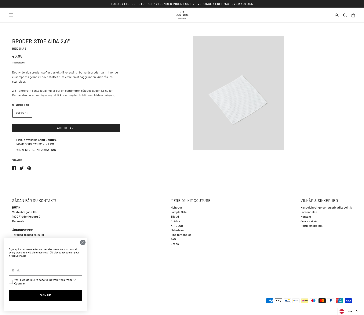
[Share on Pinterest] (29, 167)
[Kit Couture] (182, 14)
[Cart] (353, 15)
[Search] (345, 15)
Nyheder (176, 207)
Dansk (349, 311)
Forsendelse (308, 212)
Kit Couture (49, 139)
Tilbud (175, 216)
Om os (175, 243)
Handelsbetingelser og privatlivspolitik (326, 207)
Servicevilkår (309, 221)
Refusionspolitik (311, 225)
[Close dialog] (83, 242)
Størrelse (21, 105)
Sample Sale (179, 212)
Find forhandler (181, 234)
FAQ (173, 239)
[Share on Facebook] (14, 167)
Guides (175, 221)
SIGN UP (45, 295)
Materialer (177, 230)
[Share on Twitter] (22, 167)
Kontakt (305, 216)
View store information (36, 149)
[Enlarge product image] (238, 93)
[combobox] (348, 311)
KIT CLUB (177, 225)
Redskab (19, 48)
